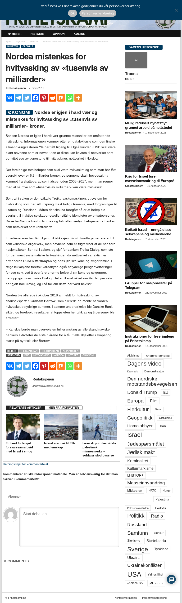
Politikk (136, 516)
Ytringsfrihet (155, 574)
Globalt (34, 41)
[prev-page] (108, 407)
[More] (78, 98)
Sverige (137, 549)
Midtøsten (134, 490)
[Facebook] (35, 98)
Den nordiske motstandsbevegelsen (152, 381)
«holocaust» (135, 583)
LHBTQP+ (135, 475)
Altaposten (70, 351)
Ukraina (134, 558)
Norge (167, 490)
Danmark (132, 371)
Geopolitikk (140, 417)
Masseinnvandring (146, 482)
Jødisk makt (141, 452)
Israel (134, 434)
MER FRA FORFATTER (64, 407)
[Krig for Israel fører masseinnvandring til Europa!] (151, 158)
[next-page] (114, 407)
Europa (135, 400)
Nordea (59, 355)
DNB (26, 355)
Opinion (59, 34)
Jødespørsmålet (145, 444)
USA (134, 574)
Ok (72, 13)
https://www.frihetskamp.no (48, 385)
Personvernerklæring (154, 597)
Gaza (158, 409)
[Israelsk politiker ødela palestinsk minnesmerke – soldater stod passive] (99, 427)
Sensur (159, 533)
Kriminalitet (137, 461)
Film (153, 401)
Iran (163, 426)
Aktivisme (133, 355)
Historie (37, 34)
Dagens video (144, 363)
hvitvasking (41, 355)
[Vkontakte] (10, 98)
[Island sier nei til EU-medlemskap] (61, 427)
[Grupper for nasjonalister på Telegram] (151, 265)
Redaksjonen (17, 88)
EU (165, 392)
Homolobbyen (140, 426)
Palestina (162, 499)
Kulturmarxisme (140, 468)
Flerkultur (138, 409)
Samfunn (137, 533)
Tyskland (161, 549)
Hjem (8, 41)
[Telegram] (18, 98)
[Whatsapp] (69, 98)
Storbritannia (156, 541)
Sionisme (133, 540)
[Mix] (61, 98)
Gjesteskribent (134, 185)
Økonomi (88, 355)
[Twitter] (27, 98)
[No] (176, 10)
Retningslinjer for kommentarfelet (25, 464)
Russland (137, 524)
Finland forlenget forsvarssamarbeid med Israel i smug (19, 447)
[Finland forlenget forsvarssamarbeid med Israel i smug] (23, 427)
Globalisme (165, 417)
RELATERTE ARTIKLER (25, 407)
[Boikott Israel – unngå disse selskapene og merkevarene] (151, 211)
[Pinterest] (44, 98)
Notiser (73, 355)
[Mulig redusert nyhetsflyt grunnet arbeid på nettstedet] (151, 105)
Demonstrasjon (154, 371)
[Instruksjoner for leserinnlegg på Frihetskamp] (151, 318)
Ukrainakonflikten (145, 565)
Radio (157, 516)
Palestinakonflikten (138, 508)
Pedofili (160, 508)
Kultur (79, 34)
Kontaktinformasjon (126, 597)
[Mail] (35, 392)
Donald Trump (142, 392)
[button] (173, 34)
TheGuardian (28, 351)
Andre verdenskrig (158, 355)
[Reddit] (52, 98)
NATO (152, 490)
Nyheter (15, 34)
